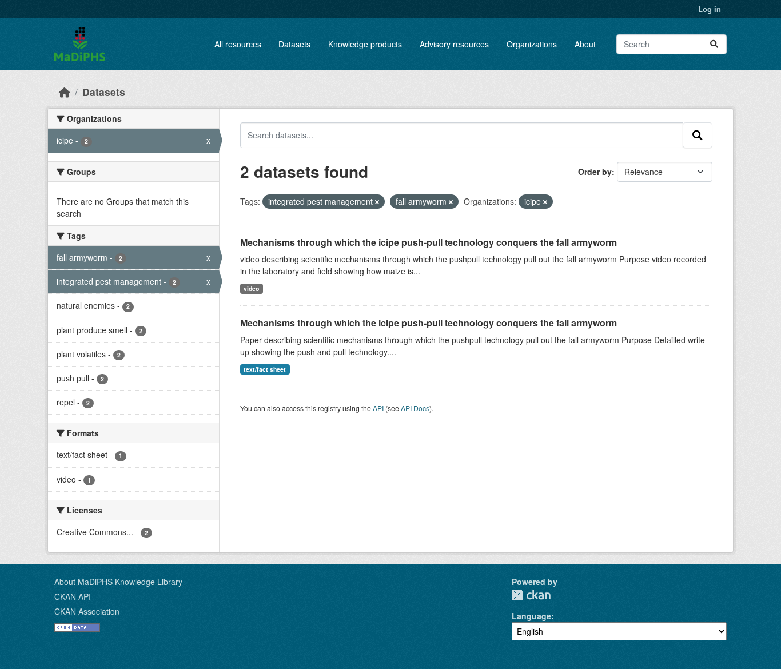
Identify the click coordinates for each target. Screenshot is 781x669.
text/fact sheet (265, 369)
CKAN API (72, 596)
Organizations (532, 44)
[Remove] (377, 201)
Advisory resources (454, 44)
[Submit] (714, 44)
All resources (237, 44)
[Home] (64, 92)
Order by (595, 171)
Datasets (294, 44)
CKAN (531, 595)
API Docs (415, 408)
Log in (709, 8)
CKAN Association (86, 611)
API (378, 408)
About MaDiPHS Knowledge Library (118, 581)
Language (531, 616)
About (585, 44)
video (251, 288)
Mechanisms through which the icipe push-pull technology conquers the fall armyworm (428, 242)
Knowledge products (365, 44)
